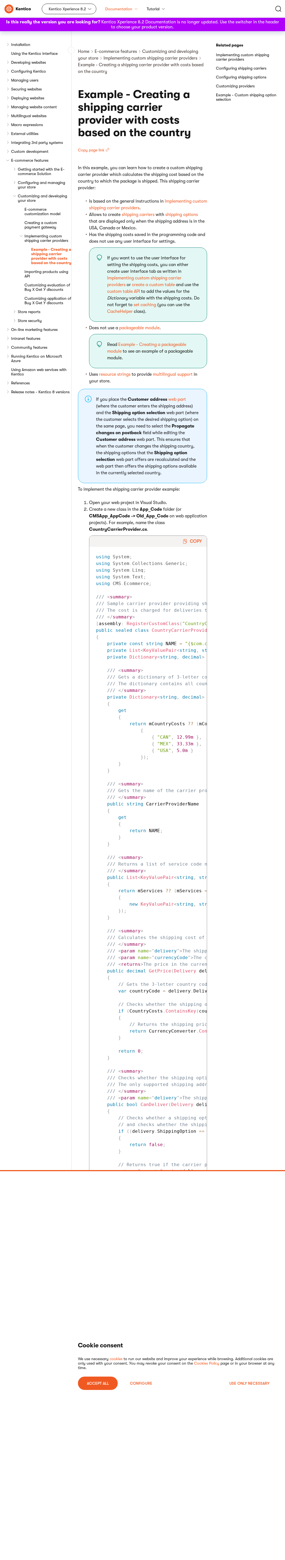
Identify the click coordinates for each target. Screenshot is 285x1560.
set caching (145, 304)
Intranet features (25, 338)
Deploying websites (27, 98)
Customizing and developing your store (42, 198)
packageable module (139, 327)
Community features (29, 347)
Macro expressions (27, 124)
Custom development (29, 151)
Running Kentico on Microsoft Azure (36, 358)
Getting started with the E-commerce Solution (41, 171)
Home (83, 51)
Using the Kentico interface (34, 53)
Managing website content (34, 107)
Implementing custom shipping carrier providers (46, 238)
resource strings (115, 374)
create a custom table (153, 284)
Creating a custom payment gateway (40, 224)
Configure (141, 1383)
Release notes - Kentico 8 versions (40, 392)
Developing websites (28, 62)
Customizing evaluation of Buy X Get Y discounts (47, 287)
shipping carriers (138, 214)
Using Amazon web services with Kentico (39, 371)
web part (177, 399)
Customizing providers (235, 86)
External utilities (24, 133)
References (20, 383)
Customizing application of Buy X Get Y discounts (47, 300)
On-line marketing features (34, 329)
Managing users (24, 80)
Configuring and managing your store (41, 184)
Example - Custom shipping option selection (246, 97)
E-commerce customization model (42, 211)
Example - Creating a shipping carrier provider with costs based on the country (51, 256)
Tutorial (153, 9)
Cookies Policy (206, 1363)
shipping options (181, 214)
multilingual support (173, 374)
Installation (20, 44)
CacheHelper (120, 311)
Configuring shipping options (241, 77)
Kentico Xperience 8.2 (67, 9)
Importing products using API (46, 273)
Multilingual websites (28, 116)
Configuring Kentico (28, 71)
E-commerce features (29, 160)
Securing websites (26, 89)
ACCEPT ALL (98, 1383)
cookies (116, 1359)
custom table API (123, 291)
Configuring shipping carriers (241, 68)
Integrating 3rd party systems (37, 142)
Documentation (118, 9)
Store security (30, 320)
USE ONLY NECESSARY (249, 1383)
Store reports (29, 311)
